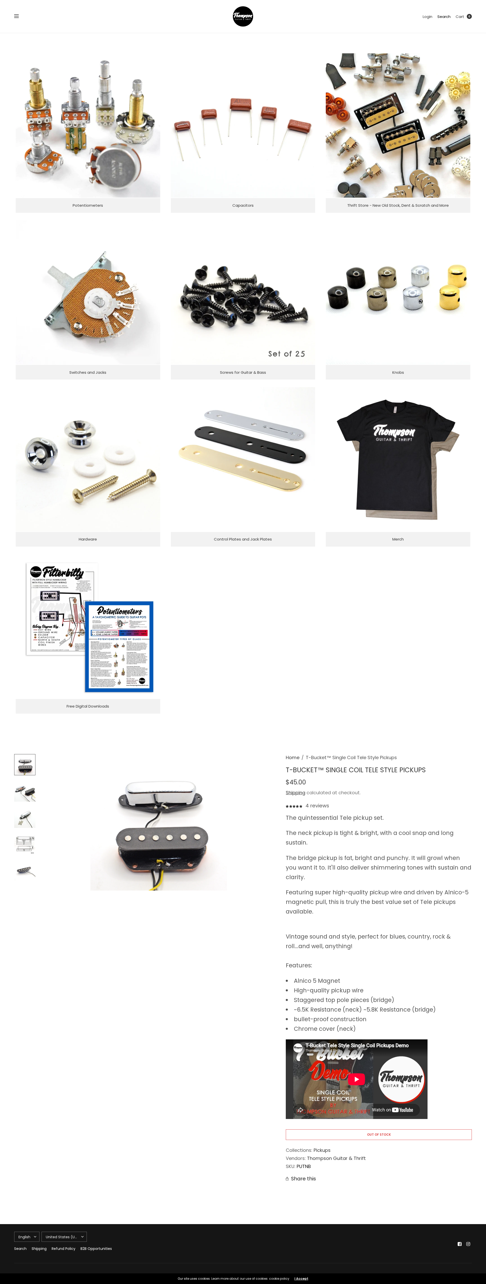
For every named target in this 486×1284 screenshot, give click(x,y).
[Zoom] (158, 822)
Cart (460, 16)
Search (444, 16)
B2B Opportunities (96, 1248)
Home (292, 757)
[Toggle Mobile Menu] (19, 16)
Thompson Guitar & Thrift (336, 1158)
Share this (303, 1178)
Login (427, 16)
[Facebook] (459, 1244)
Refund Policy (63, 1248)
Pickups (322, 1150)
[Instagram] (468, 1244)
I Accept (301, 1278)
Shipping (295, 792)
